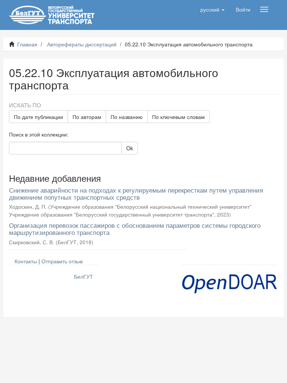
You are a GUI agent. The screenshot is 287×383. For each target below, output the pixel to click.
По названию (127, 116)
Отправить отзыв (62, 261)
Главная (27, 44)
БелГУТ (83, 276)
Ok (129, 148)
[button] (212, 9)
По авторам (86, 116)
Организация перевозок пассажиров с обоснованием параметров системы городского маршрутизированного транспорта (134, 228)
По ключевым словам (178, 116)
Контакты (26, 261)
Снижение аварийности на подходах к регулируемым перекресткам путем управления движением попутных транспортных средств (136, 193)
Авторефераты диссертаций (82, 44)
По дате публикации (38, 116)
